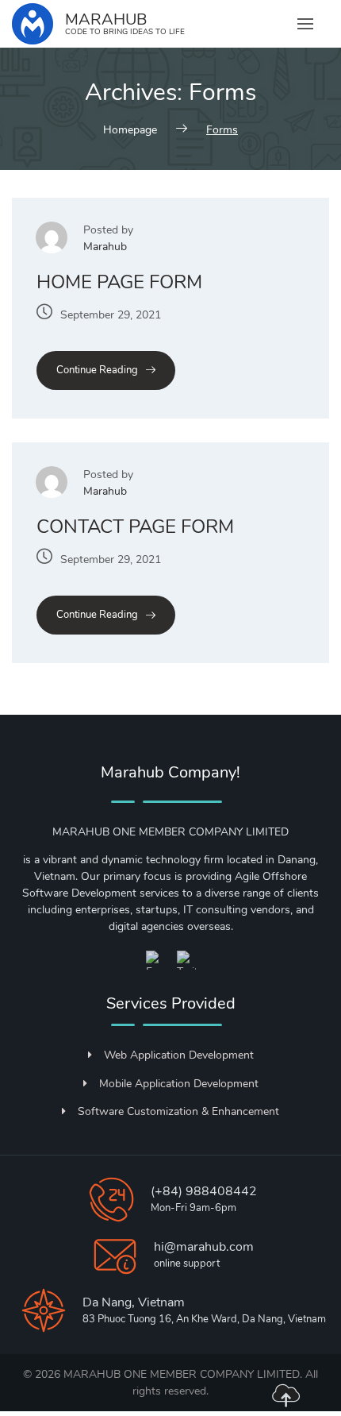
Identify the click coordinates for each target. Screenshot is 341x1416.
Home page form (119, 282)
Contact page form (135, 526)
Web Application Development (179, 1055)
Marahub (105, 246)
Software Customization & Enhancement (178, 1111)
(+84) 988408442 (204, 1191)
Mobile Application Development (179, 1083)
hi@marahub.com (204, 1247)
